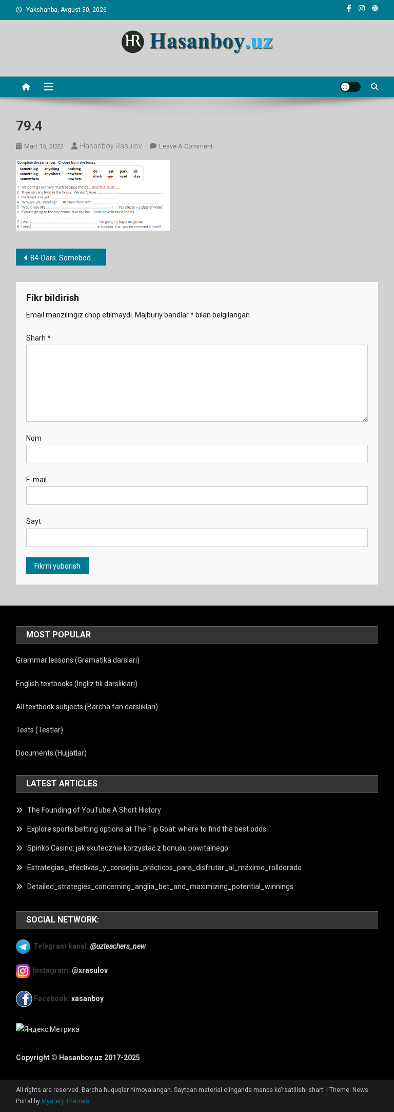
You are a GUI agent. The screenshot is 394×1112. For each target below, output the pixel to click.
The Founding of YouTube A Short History (94, 810)
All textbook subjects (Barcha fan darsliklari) (87, 707)
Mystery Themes (65, 1101)
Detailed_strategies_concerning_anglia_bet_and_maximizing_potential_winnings (160, 886)
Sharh (38, 338)
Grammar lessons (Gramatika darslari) (78, 660)
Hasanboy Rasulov (111, 146)
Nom (34, 438)
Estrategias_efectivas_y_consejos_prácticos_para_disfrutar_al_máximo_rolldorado (164, 867)
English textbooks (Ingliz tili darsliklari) (76, 684)
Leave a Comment (186, 146)
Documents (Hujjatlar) (51, 753)
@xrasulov (90, 970)
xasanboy (88, 998)
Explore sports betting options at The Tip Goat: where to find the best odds (146, 829)
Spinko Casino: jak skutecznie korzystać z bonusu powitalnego (127, 848)
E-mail (36, 480)
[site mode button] (350, 87)
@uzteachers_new (118, 946)
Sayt (33, 521)
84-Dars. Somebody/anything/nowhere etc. (68, 258)
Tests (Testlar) (39, 730)
